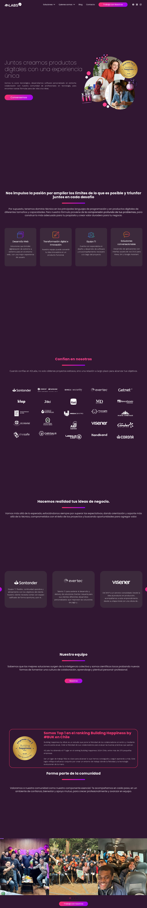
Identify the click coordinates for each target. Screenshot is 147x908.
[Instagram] (140, 4)
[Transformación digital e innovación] (20, 235)
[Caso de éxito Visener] (121, 589)
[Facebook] (133, 4)
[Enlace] (13, 5)
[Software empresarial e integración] (126, 235)
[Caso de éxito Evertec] (73, 589)
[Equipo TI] (56, 235)
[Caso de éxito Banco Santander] (26, 589)
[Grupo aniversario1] (24, 866)
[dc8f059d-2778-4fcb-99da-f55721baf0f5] (73, 866)
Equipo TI (55, 241)
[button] (70, 898)
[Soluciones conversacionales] (91, 235)
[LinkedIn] (137, 4)
